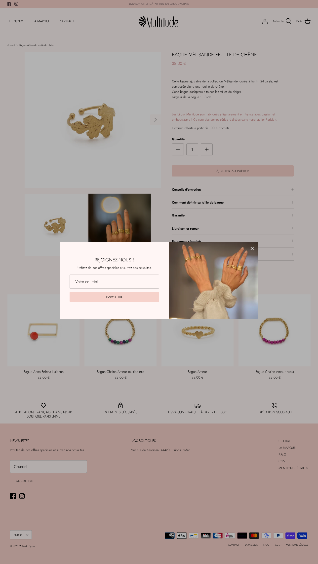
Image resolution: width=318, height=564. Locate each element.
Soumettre (114, 297)
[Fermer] (252, 248)
